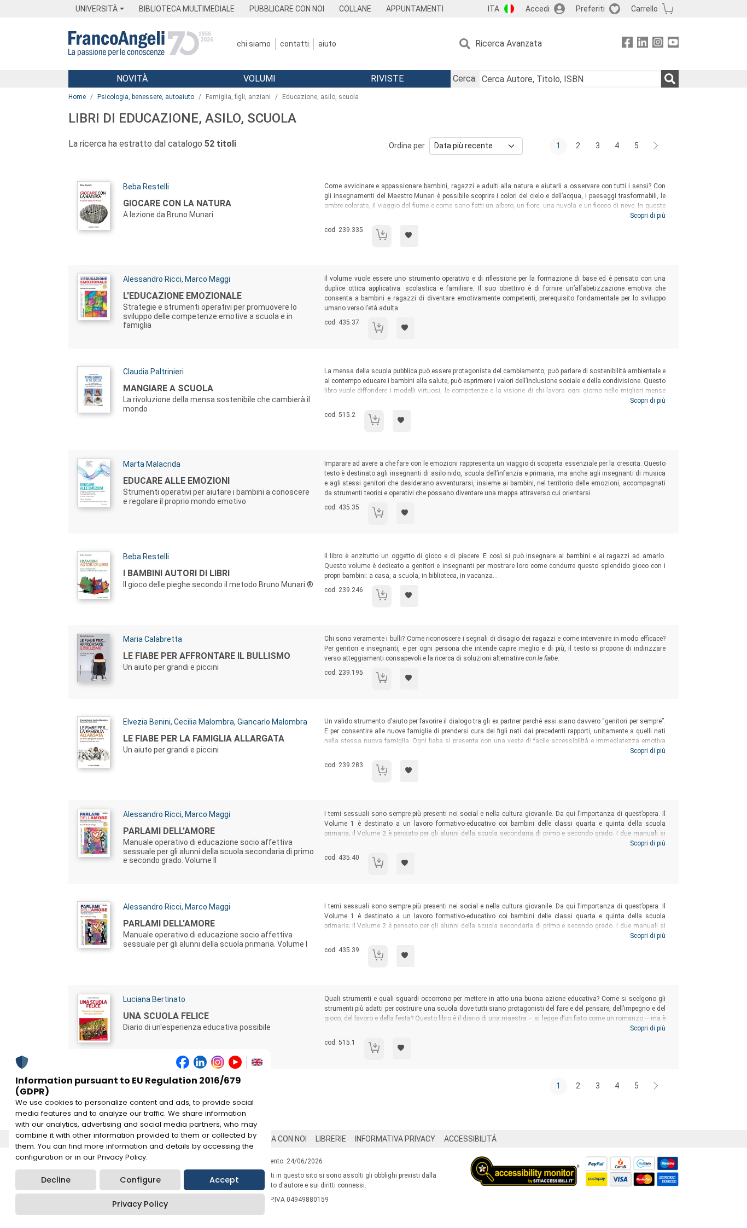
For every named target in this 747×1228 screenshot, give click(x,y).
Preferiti (590, 8)
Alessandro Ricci (152, 279)
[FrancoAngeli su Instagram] (657, 44)
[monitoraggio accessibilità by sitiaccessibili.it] (525, 1162)
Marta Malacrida (151, 464)
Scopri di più (648, 215)
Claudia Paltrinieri (153, 371)
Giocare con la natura (177, 203)
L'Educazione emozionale (182, 296)
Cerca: (465, 78)
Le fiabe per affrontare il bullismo (206, 656)
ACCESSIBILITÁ (470, 1138)
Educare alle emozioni (176, 481)
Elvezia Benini (147, 721)
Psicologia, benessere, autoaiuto (145, 97)
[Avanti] (656, 146)
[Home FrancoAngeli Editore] (140, 43)
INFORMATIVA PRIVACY (395, 1138)
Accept (224, 1179)
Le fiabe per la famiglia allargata (203, 738)
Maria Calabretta (152, 639)
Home (77, 97)
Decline (56, 1179)
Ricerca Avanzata (508, 43)
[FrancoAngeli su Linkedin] (642, 44)
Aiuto (327, 43)
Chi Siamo (254, 43)
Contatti (294, 43)
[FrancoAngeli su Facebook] (627, 44)
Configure (140, 1179)
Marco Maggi (207, 279)
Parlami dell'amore (169, 831)
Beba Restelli (146, 186)
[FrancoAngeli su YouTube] (673, 44)
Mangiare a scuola (168, 388)
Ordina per (407, 145)
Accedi (538, 8)
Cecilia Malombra (204, 721)
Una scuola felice (166, 1016)
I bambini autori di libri (176, 573)
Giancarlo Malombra (272, 721)
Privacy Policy (140, 1203)
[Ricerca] (670, 79)
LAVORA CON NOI (277, 1138)
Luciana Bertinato (154, 999)
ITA (493, 8)
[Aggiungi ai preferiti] (409, 236)
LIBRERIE (331, 1138)
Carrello (644, 8)
